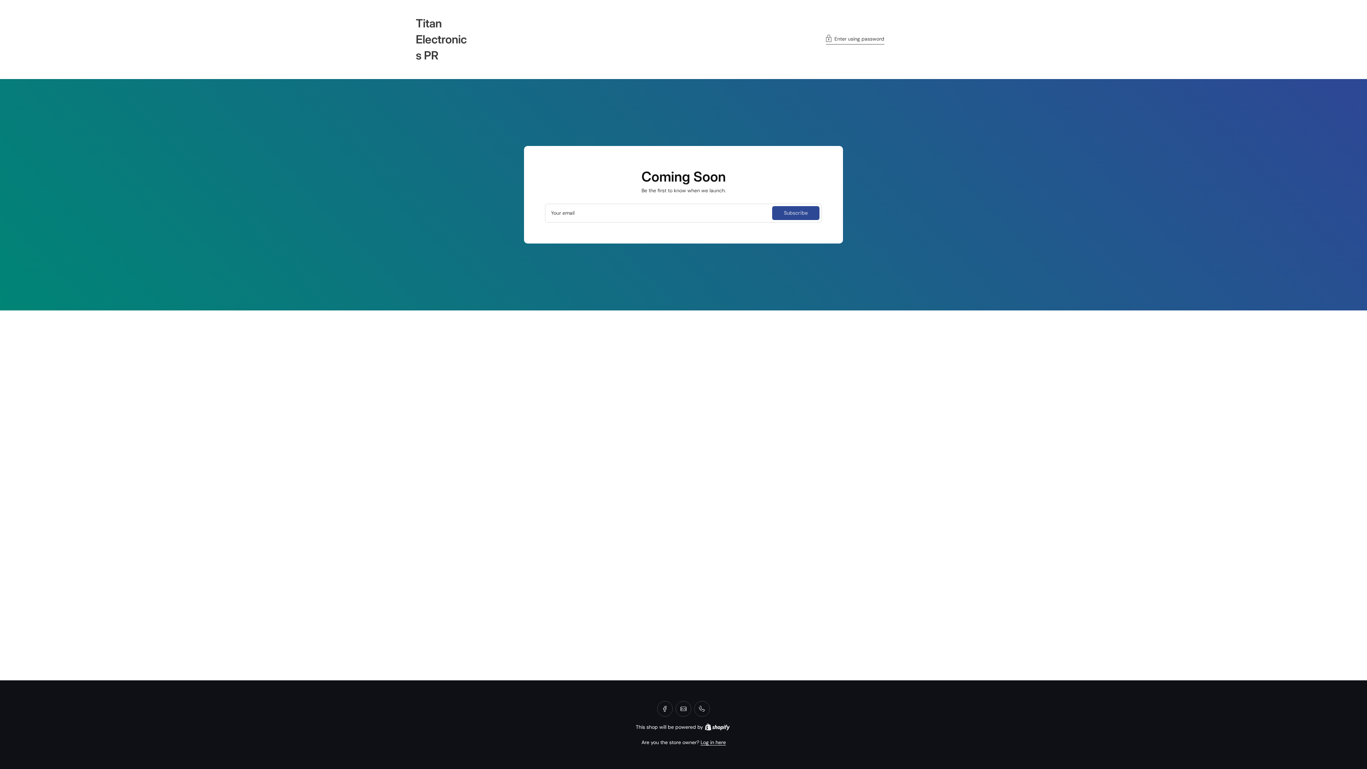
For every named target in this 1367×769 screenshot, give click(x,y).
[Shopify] (717, 727)
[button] (855, 40)
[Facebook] (665, 709)
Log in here (713, 742)
